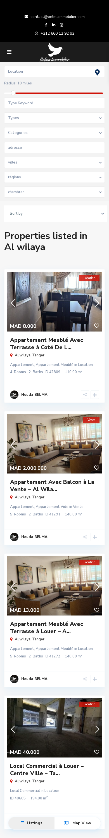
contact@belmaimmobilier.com (57, 16)
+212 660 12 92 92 (57, 33)
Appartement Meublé (55, 364)
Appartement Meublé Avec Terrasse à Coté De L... (46, 343)
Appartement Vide (52, 506)
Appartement (22, 364)
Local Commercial (25, 790)
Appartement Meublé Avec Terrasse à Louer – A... (46, 627)
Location (85, 364)
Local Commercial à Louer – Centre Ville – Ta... (47, 769)
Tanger (38, 355)
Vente (78, 506)
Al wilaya (22, 355)
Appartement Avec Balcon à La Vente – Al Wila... (52, 485)
